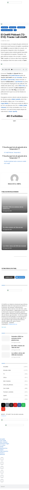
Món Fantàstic (15, 381)
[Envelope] (3, 409)
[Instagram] (11, 405)
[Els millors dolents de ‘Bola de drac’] (14, 222)
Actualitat (4, 27)
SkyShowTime (3, 448)
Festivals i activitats (7, 30)
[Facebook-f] (19, 405)
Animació (15, 399)
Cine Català (12, 27)
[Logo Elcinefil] (14, 8)
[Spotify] (23, 405)
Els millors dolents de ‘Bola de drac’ (13, 227)
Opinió (15, 395)
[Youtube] (15, 405)
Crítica (15, 377)
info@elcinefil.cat (12, 324)
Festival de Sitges (4, 443)
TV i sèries (2, 445)
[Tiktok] (7, 405)
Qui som (4, 327)
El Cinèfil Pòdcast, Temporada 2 (12, 152)
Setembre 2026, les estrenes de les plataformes (17, 338)
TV (15, 30)
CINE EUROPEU (21, 27)
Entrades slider (15, 370)
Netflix (1, 446)
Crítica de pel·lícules (15, 384)
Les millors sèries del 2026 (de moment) (14, 246)
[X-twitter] (3, 405)
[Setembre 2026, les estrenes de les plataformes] (14, 204)
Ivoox (10, 111)
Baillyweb (3, 416)
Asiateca (2, 453)
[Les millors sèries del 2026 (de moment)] (14, 241)
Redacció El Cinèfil (14, 184)
